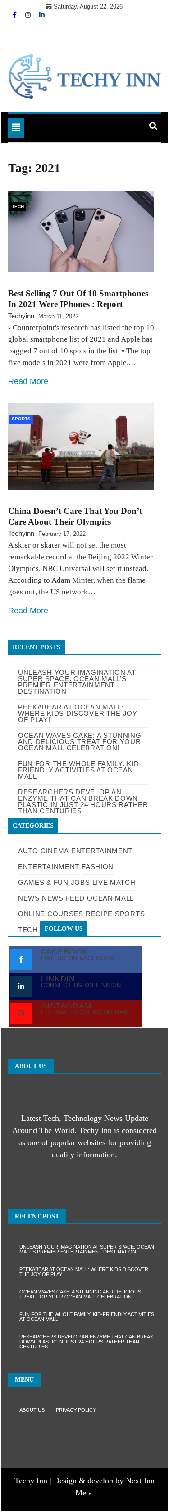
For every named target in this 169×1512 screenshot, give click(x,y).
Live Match (114, 882)
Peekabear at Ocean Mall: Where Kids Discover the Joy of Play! (83, 1272)
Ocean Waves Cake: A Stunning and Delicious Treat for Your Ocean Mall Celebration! (80, 1294)
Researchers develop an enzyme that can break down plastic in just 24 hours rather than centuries (86, 1341)
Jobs (80, 882)
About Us (32, 1410)
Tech (18, 206)
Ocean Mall (110, 898)
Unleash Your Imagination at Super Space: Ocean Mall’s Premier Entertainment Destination (77, 682)
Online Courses (50, 914)
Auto (28, 851)
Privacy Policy (76, 1410)
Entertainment (101, 851)
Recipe (99, 914)
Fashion (98, 866)
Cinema (55, 851)
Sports (21, 418)
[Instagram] (28, 14)
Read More (28, 381)
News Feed (63, 898)
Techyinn (21, 316)
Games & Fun (43, 882)
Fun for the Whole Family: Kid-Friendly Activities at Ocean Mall (86, 1316)
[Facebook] (15, 14)
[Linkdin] (42, 14)
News (29, 898)
